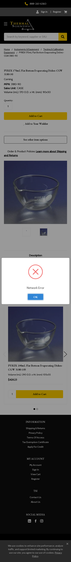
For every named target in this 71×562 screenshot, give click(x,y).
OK (35, 297)
